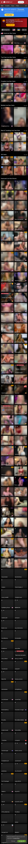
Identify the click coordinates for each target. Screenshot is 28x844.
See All (25, 33)
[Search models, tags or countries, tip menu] (26, 5)
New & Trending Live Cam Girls (10, 130)
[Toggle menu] (1, 2)
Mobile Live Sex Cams (7, 105)
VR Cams (4, 154)
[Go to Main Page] (8, 2)
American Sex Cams (10, 33)
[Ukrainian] (19, 30)
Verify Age (9, 15)
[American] (14, 30)
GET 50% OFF (10, 25)
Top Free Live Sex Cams (8, 57)
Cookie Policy (16, 838)
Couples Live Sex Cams (8, 81)
